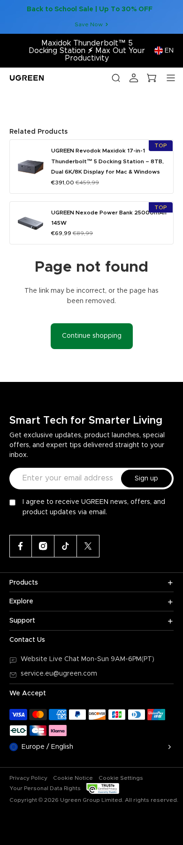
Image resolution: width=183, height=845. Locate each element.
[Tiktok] (65, 546)
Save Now (89, 24)
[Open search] (116, 78)
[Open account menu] (134, 78)
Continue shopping (92, 336)
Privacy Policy (28, 778)
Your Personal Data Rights (45, 788)
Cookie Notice (73, 778)
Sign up (146, 478)
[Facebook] (20, 546)
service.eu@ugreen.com (59, 673)
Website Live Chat (51, 659)
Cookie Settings (121, 778)
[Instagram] (43, 546)
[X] (88, 546)
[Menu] (170, 78)
